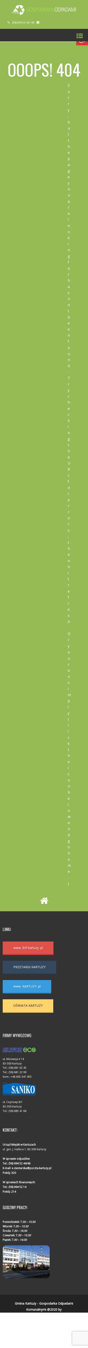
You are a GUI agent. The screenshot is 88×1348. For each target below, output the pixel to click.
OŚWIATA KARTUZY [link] (28, 1005)
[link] (44, 14)
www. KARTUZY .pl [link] (27, 986)
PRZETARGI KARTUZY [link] (29, 967)
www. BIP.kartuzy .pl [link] (28, 948)
